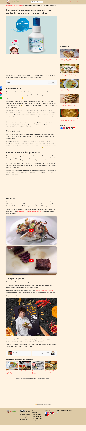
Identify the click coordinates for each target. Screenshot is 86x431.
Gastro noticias (32, 378)
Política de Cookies (36, 416)
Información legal (36, 412)
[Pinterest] (1, 92)
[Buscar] (42, 2)
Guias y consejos (74, 2)
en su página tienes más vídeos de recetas (29, 211)
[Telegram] (1, 95)
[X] (1, 90)
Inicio (56, 2)
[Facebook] (1, 87)
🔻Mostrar (51, 82)
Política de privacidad (37, 414)
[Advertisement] (31, 64)
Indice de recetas (64, 2)
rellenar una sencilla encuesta (44, 290)
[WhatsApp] (1, 97)
